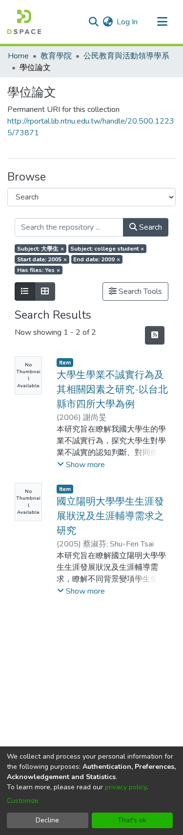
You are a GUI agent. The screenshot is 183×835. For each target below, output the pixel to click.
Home (18, 56)
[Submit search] (93, 22)
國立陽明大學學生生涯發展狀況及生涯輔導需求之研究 (110, 516)
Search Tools (139, 291)
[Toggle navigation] (162, 22)
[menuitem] (108, 22)
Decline (47, 820)
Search (149, 227)
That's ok (132, 820)
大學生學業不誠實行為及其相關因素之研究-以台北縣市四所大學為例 (112, 389)
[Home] (24, 22)
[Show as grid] (45, 291)
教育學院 (56, 56)
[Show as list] (25, 291)
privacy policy (125, 787)
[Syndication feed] (154, 335)
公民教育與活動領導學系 (126, 56)
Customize (23, 800)
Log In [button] (128, 22)
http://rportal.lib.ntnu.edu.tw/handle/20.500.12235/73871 (90, 127)
